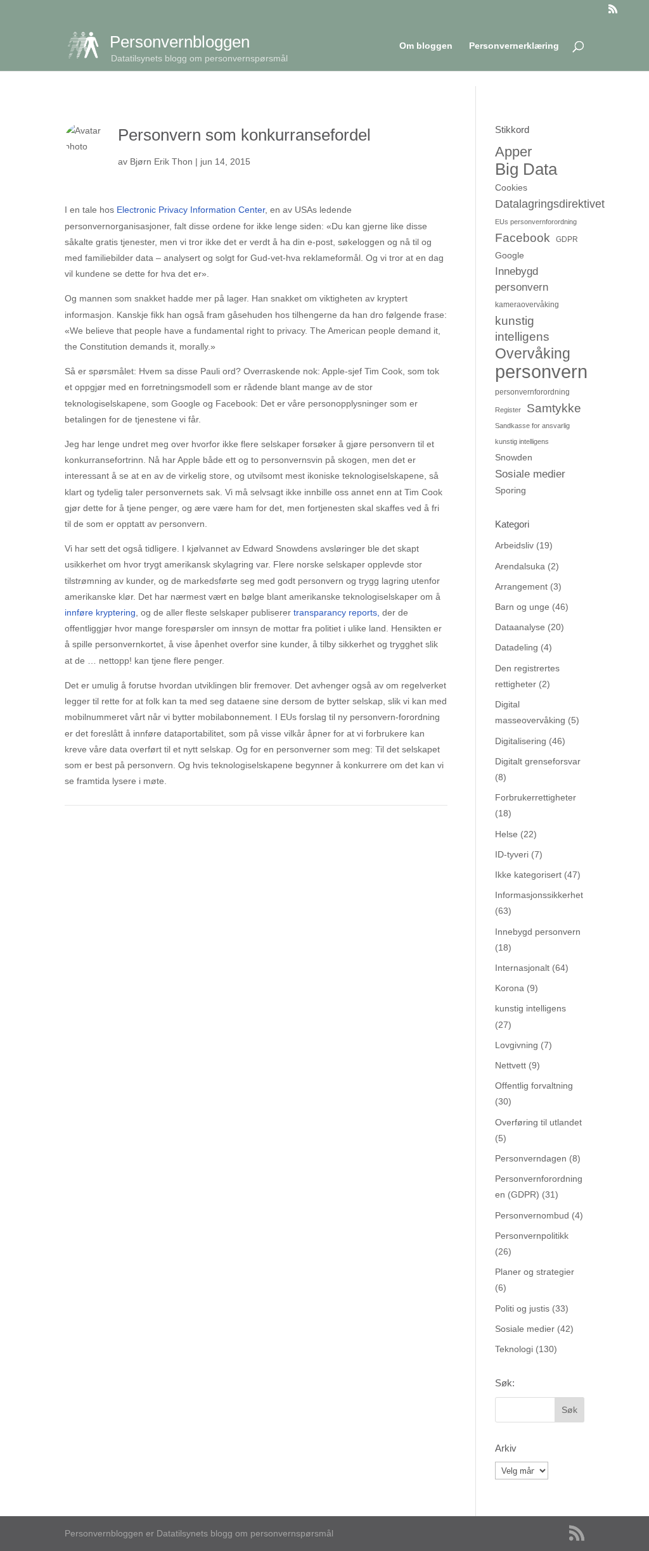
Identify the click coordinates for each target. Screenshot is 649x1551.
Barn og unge (522, 607)
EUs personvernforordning (536, 221)
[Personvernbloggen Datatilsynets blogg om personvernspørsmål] (88, 44)
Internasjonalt (522, 968)
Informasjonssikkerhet (539, 895)
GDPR (567, 239)
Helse (506, 834)
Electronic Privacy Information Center (191, 210)
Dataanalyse (520, 627)
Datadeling (516, 647)
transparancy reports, (336, 612)
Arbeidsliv (514, 545)
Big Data (526, 169)
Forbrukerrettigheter (535, 797)
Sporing (510, 490)
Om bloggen (426, 46)
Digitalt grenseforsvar (538, 761)
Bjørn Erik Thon (161, 161)
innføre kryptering (100, 612)
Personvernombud (532, 1215)
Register (508, 410)
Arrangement (521, 586)
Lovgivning (516, 1045)
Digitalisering (520, 741)
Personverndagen (531, 1158)
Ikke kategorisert (528, 875)
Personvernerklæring (514, 46)
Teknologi (514, 1349)
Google (509, 255)
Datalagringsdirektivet (550, 203)
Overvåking (532, 354)
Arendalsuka (520, 566)
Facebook (522, 237)
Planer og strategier (534, 1272)
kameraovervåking (527, 304)
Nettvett (510, 1065)
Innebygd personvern (521, 279)
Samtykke (554, 408)
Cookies (511, 187)
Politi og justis (522, 1308)
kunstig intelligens (522, 328)
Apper (513, 152)
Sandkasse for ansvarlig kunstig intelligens (532, 433)
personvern (541, 371)
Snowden (513, 457)
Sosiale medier (530, 474)
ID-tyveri (512, 854)
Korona (509, 988)
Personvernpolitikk (532, 1236)
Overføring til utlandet (538, 1122)
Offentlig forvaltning (534, 1085)
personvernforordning (532, 392)
